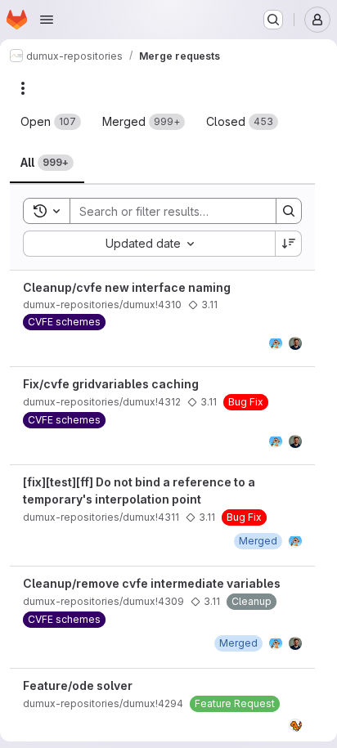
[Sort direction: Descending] (289, 244)
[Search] (289, 211)
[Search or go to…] (273, 19)
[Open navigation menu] (47, 20)
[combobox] (149, 244)
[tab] (51, 121)
